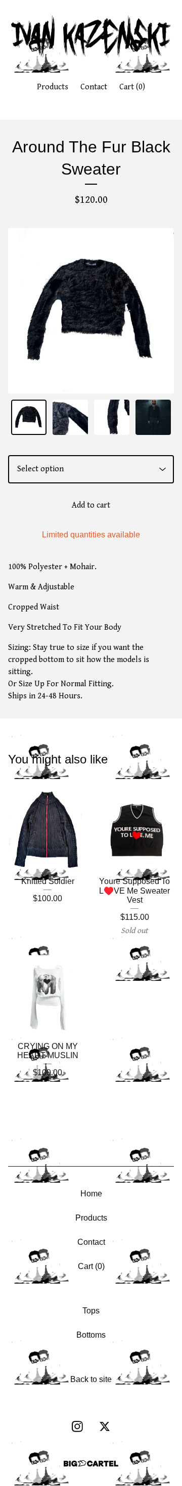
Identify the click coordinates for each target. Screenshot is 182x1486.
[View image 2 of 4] (70, 417)
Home (91, 1193)
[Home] (91, 36)
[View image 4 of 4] (153, 417)
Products (52, 87)
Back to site (91, 1379)
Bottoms (91, 1335)
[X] (104, 1426)
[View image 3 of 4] (111, 417)
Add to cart (91, 505)
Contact (93, 87)
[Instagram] (77, 1426)
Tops (91, 1310)
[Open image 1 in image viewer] (91, 311)
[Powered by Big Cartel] (91, 1463)
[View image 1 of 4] (29, 417)
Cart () (132, 87)
